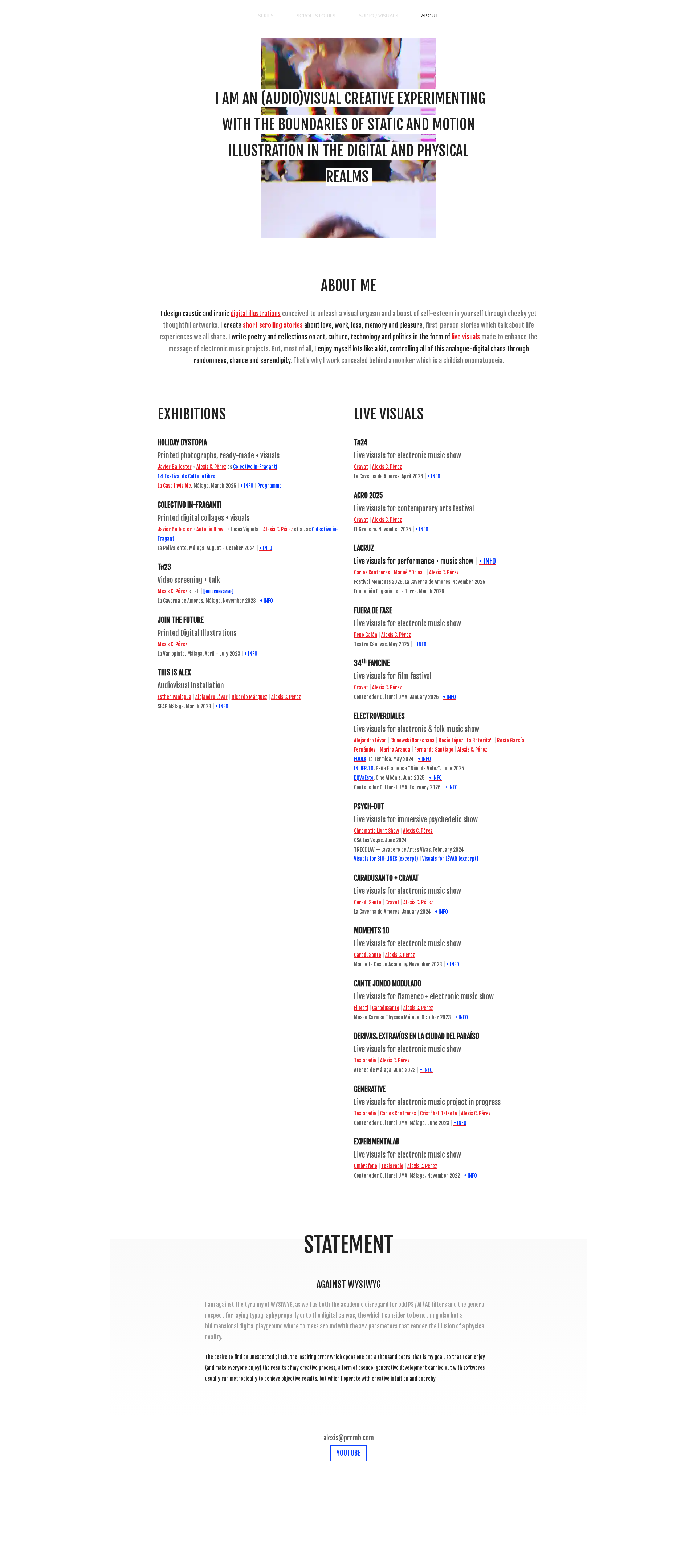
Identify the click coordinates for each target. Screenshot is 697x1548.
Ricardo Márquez (249, 696)
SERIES (266, 16)
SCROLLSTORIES (316, 16)
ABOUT (430, 16)
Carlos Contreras (372, 572)
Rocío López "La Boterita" (466, 740)
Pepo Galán (365, 634)
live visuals (466, 337)
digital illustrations (256, 314)
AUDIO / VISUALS (378, 16)
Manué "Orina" (409, 572)
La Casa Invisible (174, 485)
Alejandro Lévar (211, 696)
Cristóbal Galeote (438, 1113)
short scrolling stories (273, 325)
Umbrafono (365, 1166)
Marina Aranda (395, 749)
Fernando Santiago (433, 749)
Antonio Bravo (211, 529)
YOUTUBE (348, 1453)
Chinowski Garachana (412, 740)
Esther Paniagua (174, 696)
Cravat (361, 466)
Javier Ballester (175, 466)
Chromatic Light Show (376, 830)
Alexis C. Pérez (211, 466)
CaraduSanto (367, 902)
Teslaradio (365, 1060)
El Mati (361, 1007)
